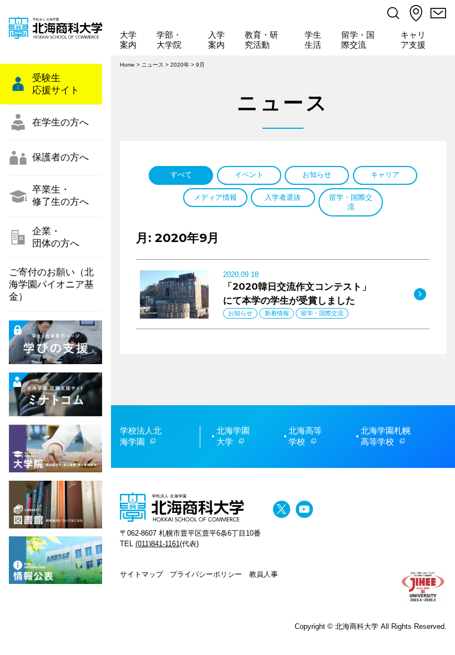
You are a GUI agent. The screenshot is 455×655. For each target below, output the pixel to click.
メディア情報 (215, 197)
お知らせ (316, 174)
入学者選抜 (283, 197)
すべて (181, 174)
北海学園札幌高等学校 (386, 436)
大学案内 (128, 40)
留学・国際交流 (358, 40)
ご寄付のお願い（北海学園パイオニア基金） (51, 284)
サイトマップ (141, 574)
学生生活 (313, 40)
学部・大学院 (168, 40)
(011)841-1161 (157, 544)
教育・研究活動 (261, 40)
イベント (249, 174)
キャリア (385, 174)
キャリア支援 (413, 40)
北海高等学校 (305, 436)
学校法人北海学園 (140, 436)
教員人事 (263, 574)
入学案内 (216, 40)
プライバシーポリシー (206, 574)
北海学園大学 (233, 436)
